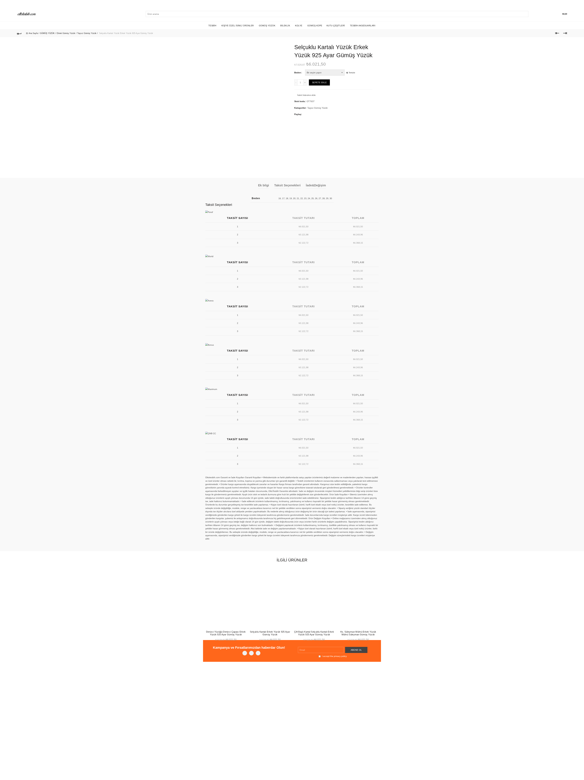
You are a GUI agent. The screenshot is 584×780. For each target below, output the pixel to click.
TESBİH (212, 25)
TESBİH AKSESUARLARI (362, 25)
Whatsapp (332, 692)
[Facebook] (244, 653)
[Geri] (19, 33)
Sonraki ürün (565, 33)
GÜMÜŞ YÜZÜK (267, 25)
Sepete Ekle (319, 82)
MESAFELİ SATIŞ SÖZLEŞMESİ (243, 683)
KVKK (208, 678)
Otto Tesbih (285, 772)
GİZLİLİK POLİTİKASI (245, 678)
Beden (297, 72)
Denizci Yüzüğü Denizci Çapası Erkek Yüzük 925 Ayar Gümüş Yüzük (226, 633)
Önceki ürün (557, 33)
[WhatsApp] (251, 653)
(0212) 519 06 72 (335, 685)
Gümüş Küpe (314, 25)
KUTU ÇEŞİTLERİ (336, 25)
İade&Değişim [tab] (316, 185)
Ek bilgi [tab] (263, 185)
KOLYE (298, 25)
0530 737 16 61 (335, 689)
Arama (525, 14)
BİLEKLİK (285, 25)
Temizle (352, 73)
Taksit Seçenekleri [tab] (287, 185)
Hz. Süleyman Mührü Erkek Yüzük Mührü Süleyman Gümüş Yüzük (358, 633)
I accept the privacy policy (334, 656)
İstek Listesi (553, 12)
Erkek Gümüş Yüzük (66, 33)
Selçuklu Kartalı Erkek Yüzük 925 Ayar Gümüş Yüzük (270, 633)
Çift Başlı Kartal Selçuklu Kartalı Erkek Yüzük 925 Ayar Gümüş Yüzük (314, 633)
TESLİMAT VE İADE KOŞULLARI (244, 690)
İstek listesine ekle (306, 95)
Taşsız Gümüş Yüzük (86, 33)
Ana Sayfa (33, 33)
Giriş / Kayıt (545, 14)
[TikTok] (258, 653)
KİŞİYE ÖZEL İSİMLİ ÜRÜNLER (237, 25)
